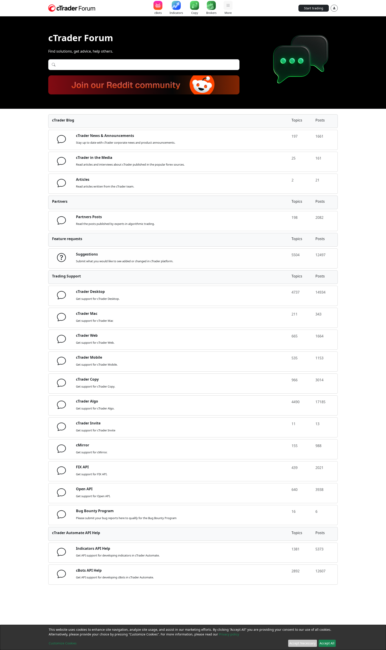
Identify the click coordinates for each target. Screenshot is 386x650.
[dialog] (193, 637)
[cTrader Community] (72, 7)
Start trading (313, 8)
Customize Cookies (63, 643)
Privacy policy (229, 634)
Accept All (327, 643)
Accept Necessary (302, 643)
